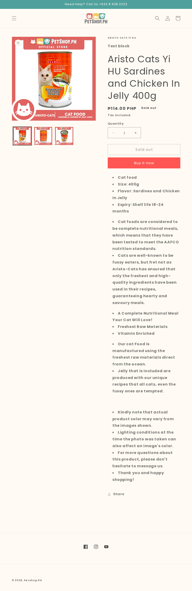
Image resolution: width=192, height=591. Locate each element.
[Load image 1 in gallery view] (22, 136)
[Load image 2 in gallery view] (43, 136)
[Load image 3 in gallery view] (64, 136)
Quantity (116, 123)
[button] (14, 18)
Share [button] (119, 494)
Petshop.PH (33, 580)
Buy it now (144, 162)
